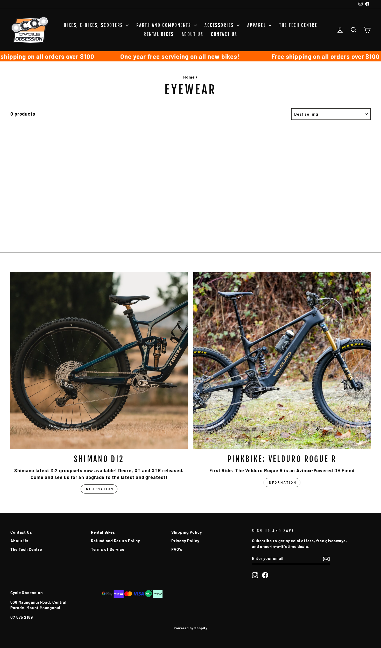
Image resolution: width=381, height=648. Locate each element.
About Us (192, 34)
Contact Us (224, 34)
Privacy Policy (185, 540)
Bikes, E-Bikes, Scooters (94, 25)
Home (189, 77)
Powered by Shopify (190, 628)
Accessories (220, 25)
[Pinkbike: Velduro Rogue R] (282, 360)
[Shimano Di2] (99, 360)
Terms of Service (107, 549)
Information (99, 489)
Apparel (257, 25)
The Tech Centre (298, 25)
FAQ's (176, 549)
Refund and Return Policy (115, 540)
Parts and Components (164, 25)
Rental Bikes (159, 34)
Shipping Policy (186, 532)
